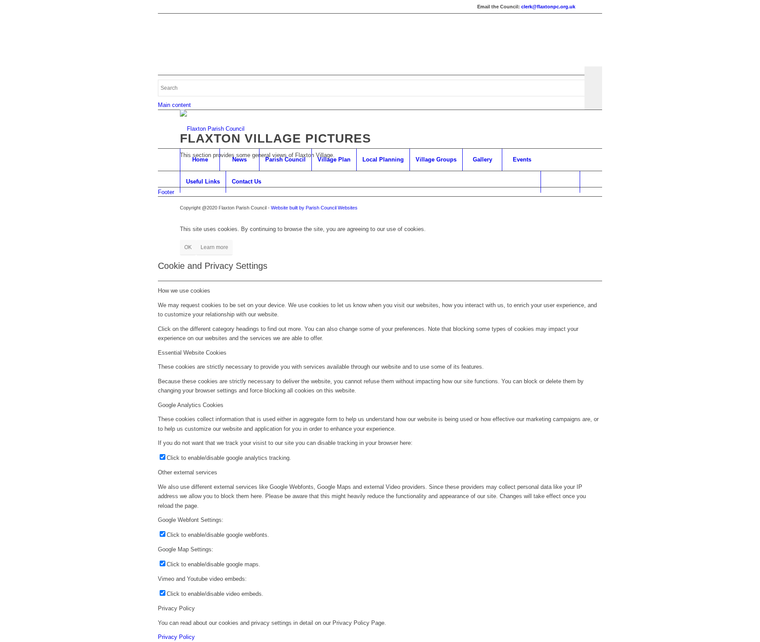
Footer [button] (166, 192)
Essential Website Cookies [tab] (192, 352)
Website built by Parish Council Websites (314, 207)
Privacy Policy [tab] (176, 608)
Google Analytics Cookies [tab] (190, 405)
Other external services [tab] (187, 472)
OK (188, 247)
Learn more (214, 247)
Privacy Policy (176, 637)
